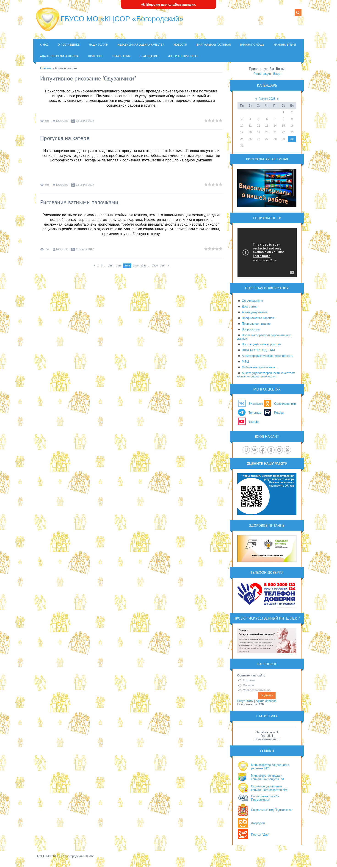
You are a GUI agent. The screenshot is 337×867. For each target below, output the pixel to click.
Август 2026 (267, 98)
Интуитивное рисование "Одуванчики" (88, 78)
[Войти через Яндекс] (271, 450)
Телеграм (255, 412)
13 (266, 125)
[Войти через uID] (246, 450)
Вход (276, 73)
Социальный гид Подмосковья (272, 810)
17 (241, 132)
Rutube (279, 412)
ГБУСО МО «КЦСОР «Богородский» (122, 19)
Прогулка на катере (64, 138)
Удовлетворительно (257, 690)
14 (275, 125)
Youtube (254, 422)
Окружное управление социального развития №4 (269, 788)
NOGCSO (62, 120)
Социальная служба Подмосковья (265, 798)
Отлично (249, 680)
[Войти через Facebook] (262, 450)
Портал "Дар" (260, 834)
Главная (45, 68)
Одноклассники (285, 403)
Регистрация (262, 73)
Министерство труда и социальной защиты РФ (267, 777)
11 (250, 125)
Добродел (258, 823)
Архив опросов (266, 701)
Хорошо (248, 685)
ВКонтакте (256, 403)
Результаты (245, 701)
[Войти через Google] (279, 450)
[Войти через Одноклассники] (287, 450)
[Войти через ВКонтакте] (254, 450)
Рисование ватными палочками (79, 202)
